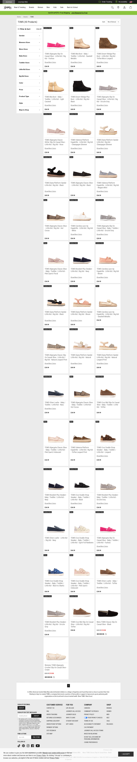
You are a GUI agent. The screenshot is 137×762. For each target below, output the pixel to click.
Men (108, 714)
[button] (131, 2)
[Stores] (119, 7)
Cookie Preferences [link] (91, 742)
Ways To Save (70, 718)
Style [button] (21, 103)
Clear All (38, 29)
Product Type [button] (24, 96)
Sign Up (21, 708)
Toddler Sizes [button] (24, 63)
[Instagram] (28, 745)
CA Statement (89, 727)
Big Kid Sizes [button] (24, 76)
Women (109, 711)
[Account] (125, 7)
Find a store (22, 734)
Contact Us (50, 708)
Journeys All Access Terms (93, 730)
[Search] (113, 7)
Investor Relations (90, 734)
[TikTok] (19, 745)
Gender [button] (22, 36)
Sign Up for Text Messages (27, 712)
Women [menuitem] (40, 7)
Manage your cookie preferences (53, 753)
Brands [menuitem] (31, 7)
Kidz (108, 718)
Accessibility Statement (92, 724)
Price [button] (21, 90)
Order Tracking (107, 2)
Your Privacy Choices (95, 718)
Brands (109, 708)
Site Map (49, 734)
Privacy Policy (89, 714)
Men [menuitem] (48, 7)
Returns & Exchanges (54, 718)
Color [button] (21, 83)
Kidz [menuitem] (55, 7)
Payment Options (52, 727)
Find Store (36, 737)
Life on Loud (70, 708)
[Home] (7, 7)
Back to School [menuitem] (72, 7)
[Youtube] (38, 745)
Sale (108, 721)
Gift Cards (69, 724)
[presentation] (19, 7)
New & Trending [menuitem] (19, 7)
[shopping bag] (131, 7)
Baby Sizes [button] (23, 56)
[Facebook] (32, 745)
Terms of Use (88, 721)
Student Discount (72, 721)
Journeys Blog (71, 714)
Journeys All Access (73, 711)
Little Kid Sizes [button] (24, 69)
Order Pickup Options (54, 724)
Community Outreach (91, 711)
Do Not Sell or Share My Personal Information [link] (92, 738)
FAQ (48, 711)
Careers (87, 708)
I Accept (126, 754)
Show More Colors (50, 62)
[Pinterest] (23, 745)
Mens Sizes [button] (23, 49)
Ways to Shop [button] (24, 110)
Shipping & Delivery (53, 721)
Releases (110, 724)
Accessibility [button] (123, 2)
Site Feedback (51, 730)
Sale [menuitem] (61, 7)
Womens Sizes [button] (24, 42)
